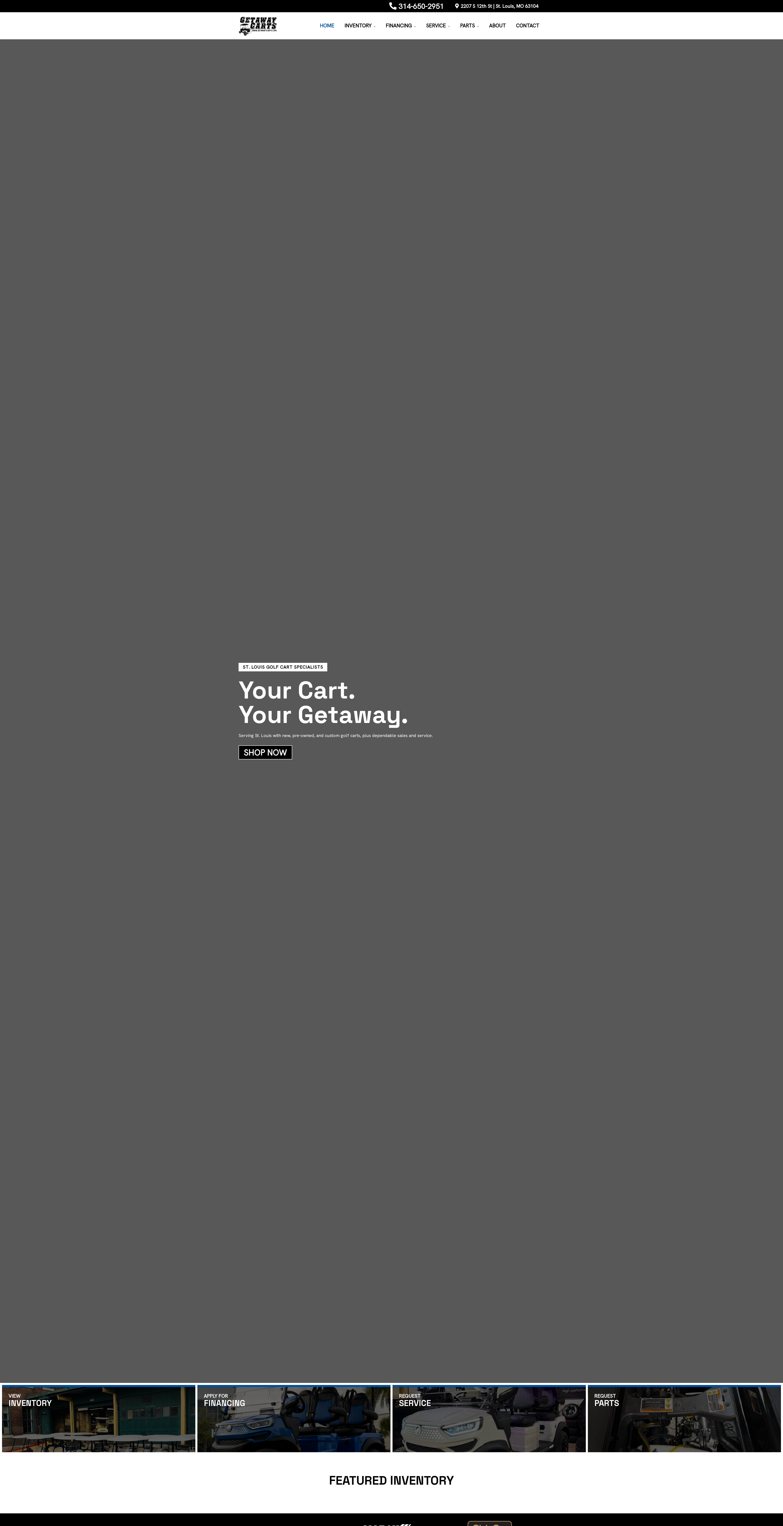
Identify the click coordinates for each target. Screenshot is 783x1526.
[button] (374, 26)
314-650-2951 (421, 6)
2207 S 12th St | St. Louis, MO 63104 (499, 6)
